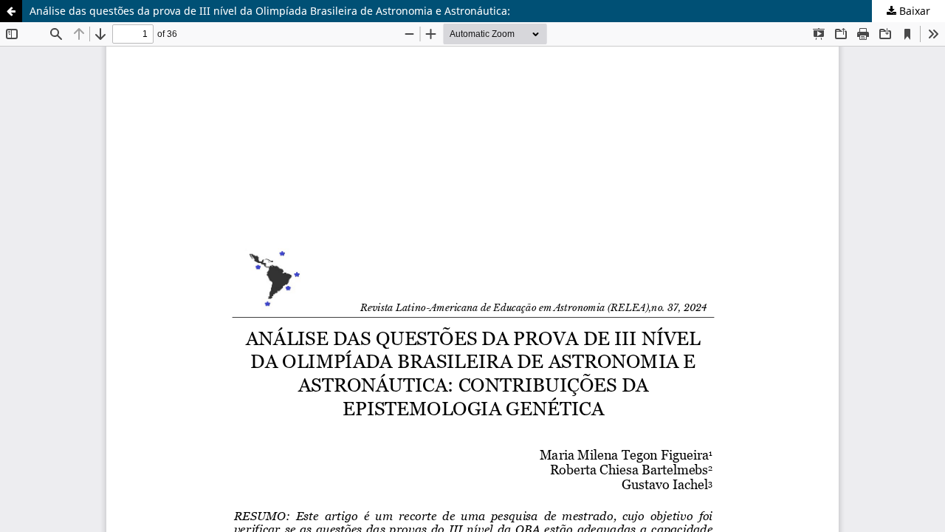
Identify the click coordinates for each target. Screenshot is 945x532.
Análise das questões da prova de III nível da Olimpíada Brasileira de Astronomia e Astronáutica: (270, 11)
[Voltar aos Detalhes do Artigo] (11, 11)
